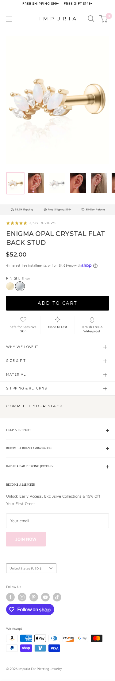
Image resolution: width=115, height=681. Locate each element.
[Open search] (91, 18)
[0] (104, 18)
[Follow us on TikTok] (57, 597)
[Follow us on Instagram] (22, 597)
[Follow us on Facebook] (10, 597)
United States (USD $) (26, 568)
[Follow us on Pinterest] (33, 597)
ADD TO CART (57, 303)
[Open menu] (9, 19)
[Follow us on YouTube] (45, 597)
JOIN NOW (25, 539)
